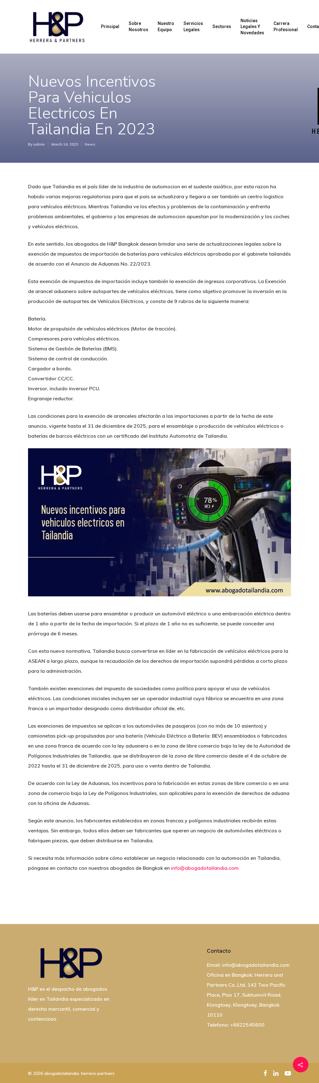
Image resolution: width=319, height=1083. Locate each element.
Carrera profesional (286, 26)
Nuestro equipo (166, 26)
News (90, 144)
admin (39, 144)
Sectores (221, 26)
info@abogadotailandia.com (205, 868)
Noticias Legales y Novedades (252, 26)
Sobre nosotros (138, 26)
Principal (110, 26)
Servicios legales (193, 26)
